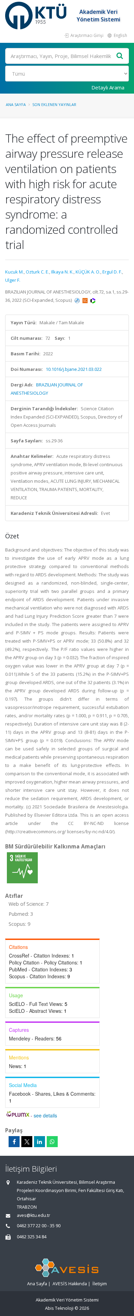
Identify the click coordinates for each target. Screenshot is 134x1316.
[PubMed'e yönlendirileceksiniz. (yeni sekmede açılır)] (78, 300)
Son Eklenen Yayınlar (54, 104)
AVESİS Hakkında (70, 1284)
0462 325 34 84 (31, 1237)
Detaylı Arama (107, 87)
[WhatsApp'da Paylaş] (52, 1141)
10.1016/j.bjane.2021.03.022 (74, 369)
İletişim (99, 1284)
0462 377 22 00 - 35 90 (38, 1226)
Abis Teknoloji (59, 1308)
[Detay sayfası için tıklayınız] (22, 867)
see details (45, 1115)
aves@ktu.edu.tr (33, 1215)
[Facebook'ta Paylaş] (14, 1141)
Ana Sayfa (16, 104)
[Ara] (120, 56)
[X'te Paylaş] (26, 1141)
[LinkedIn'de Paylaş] (39, 1141)
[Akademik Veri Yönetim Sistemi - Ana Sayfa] (36, 15)
